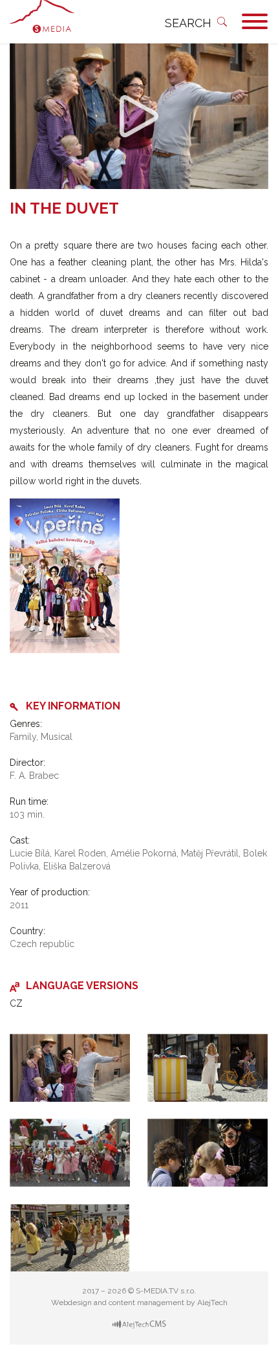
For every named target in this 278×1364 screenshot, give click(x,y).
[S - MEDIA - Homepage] (45, 21)
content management (146, 1302)
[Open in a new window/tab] (139, 1323)
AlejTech (212, 1302)
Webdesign (71, 1302)
